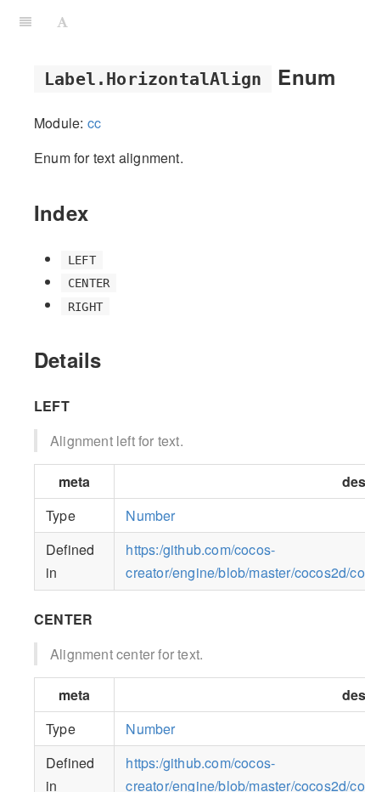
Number (150, 515)
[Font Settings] (62, 21)
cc (94, 123)
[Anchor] (345, 76)
